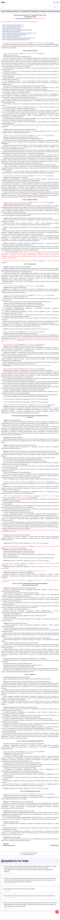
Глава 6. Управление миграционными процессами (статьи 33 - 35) (18, 37)
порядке (3, 671)
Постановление (14, 251)
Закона (21, 53)
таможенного (4, 477)
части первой (27, 324)
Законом (31, 42)
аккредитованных (5, 313)
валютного (11, 477)
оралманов (4, 180)
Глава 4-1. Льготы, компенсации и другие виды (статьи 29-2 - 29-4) (19, 33)
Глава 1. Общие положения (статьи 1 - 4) (12, 24)
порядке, (27, 515)
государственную (31, 712)
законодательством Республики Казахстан (46, 207)
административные (31, 803)
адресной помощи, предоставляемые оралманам (14, 34)
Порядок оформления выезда (10, 678)
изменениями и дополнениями (23, 18)
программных (29, 780)
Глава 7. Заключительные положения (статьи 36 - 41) (15, 39)
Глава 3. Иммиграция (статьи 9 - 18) (11, 28)
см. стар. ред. (50, 42)
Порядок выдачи (7, 491)
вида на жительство (24, 491)
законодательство (20, 522)
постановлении (21, 339)
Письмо (6, 530)
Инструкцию (7, 365)
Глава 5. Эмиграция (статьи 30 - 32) (11, 36)
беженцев (9, 180)
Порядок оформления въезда (11, 446)
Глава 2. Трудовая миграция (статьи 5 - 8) (12, 26)
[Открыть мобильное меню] (57, 2)
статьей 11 (18, 215)
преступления (21, 803)
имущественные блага (26, 693)
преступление (17, 459)
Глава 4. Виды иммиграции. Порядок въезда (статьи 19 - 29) (17, 29)
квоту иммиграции (6, 270)
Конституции (36, 131)
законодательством (19, 363)
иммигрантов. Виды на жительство (11, 31)
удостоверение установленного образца (36, 357)
